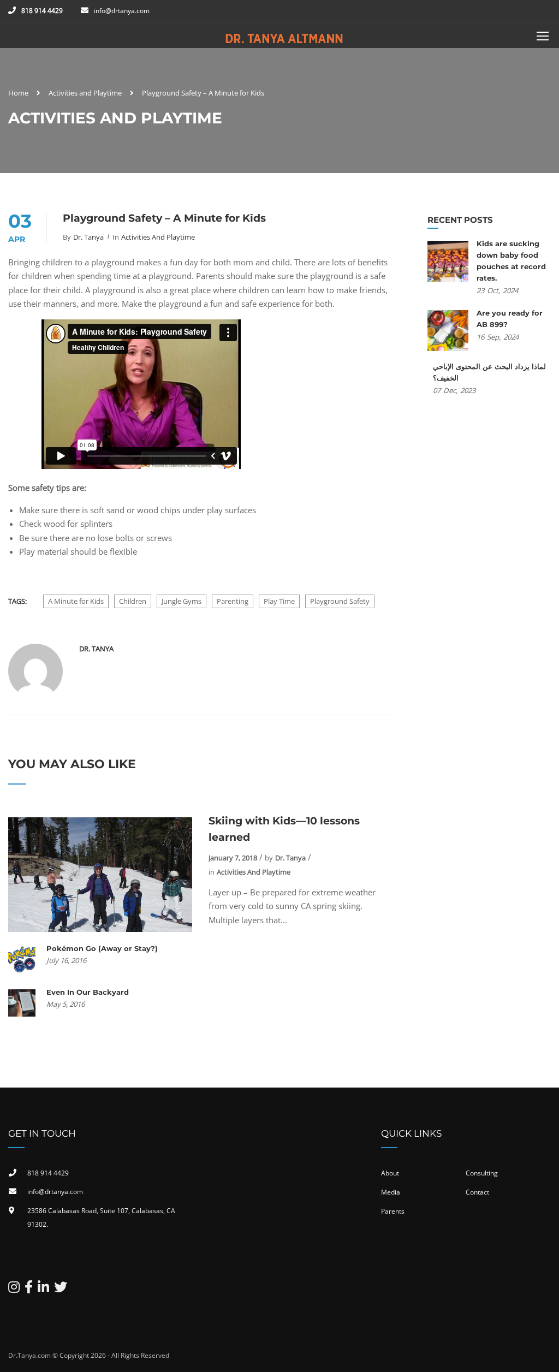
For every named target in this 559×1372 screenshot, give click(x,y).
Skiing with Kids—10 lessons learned (284, 829)
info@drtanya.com (122, 10)
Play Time (279, 601)
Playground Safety (340, 601)
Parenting (232, 601)
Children (132, 601)
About (390, 1173)
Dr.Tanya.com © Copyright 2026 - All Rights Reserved (88, 1355)
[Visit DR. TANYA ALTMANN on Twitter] (60, 1289)
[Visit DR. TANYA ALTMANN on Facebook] (29, 1289)
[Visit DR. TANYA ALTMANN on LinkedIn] (43, 1289)
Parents (393, 1211)
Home (18, 93)
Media (390, 1192)
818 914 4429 (42, 10)
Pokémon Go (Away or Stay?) (102, 948)
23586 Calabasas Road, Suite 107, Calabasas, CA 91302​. (101, 1218)
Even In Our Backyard (87, 992)
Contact (477, 1192)
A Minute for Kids (76, 601)
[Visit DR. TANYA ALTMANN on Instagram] (14, 1289)
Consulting (482, 1173)
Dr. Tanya (88, 237)
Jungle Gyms (181, 601)
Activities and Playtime (85, 93)
